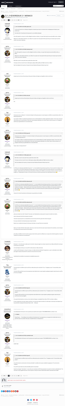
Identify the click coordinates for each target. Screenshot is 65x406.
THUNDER (7, 241)
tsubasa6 (7, 23)
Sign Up (60, 2)
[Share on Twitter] (2, 391)
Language (29, 402)
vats (7, 73)
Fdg (7, 265)
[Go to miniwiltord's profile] (3, 16)
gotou (28, 26)
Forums (2, 8)
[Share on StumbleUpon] (14, 391)
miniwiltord (9, 17)
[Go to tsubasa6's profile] (7, 30)
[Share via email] (16, 391)
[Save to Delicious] (10, 391)
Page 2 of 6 (25, 20)
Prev (4, 375)
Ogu (7, 112)
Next (18, 375)
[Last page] (21, 20)
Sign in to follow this (51, 15)
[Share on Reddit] (12, 391)
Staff (7, 8)
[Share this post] (62, 23)
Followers (58, 15)
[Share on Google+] (6, 391)
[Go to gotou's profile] (7, 53)
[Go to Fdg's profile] (7, 272)
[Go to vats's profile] (7, 80)
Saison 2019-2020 (24, 17)
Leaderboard (20, 8)
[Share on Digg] (8, 391)
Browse (4, 6)
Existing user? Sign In (52, 2)
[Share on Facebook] (4, 391)
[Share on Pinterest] (17, 391)
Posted (19, 23)
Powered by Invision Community (32, 404)
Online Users (13, 8)
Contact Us (35, 402)
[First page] (2, 20)
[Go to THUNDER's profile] (7, 248)
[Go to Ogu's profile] (7, 119)
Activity (10, 6)
